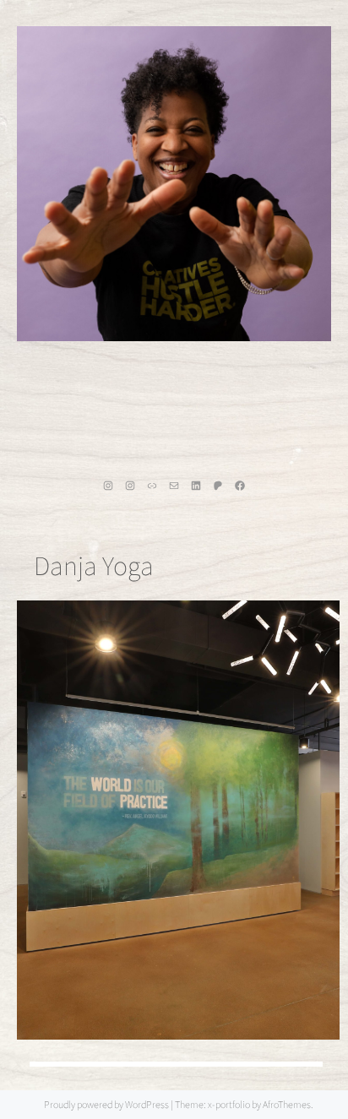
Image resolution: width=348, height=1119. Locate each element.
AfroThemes (287, 1104)
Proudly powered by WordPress (106, 1104)
